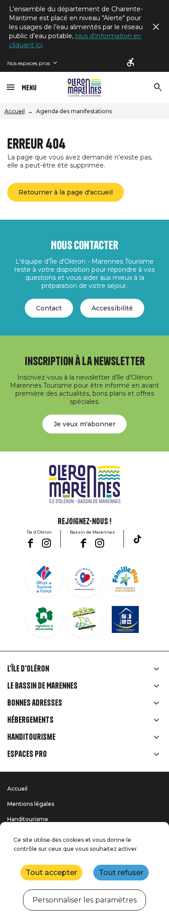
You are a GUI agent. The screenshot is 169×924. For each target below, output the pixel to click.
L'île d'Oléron (28, 669)
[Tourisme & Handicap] (125, 619)
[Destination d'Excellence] (85, 579)
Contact (49, 308)
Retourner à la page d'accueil (65, 192)
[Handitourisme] (131, 63)
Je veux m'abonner (84, 424)
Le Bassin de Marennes (42, 686)
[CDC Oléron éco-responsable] (85, 619)
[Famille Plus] (125, 579)
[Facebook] (30, 543)
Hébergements (30, 720)
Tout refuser (121, 872)
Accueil (15, 111)
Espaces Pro (27, 754)
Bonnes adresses (34, 703)
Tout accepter (51, 872)
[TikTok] (137, 539)
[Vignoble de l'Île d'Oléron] (44, 619)
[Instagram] (46, 543)
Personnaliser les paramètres (84, 900)
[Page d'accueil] (84, 87)
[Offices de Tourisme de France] (44, 579)
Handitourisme (31, 737)
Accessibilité (112, 308)
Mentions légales (30, 803)
